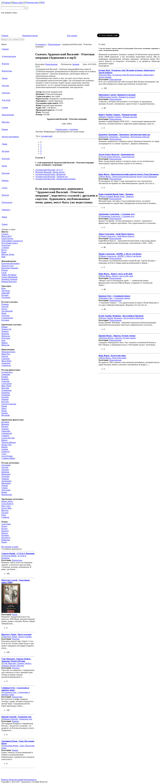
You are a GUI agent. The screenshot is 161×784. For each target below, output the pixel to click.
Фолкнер (5, 334)
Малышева (6, 483)
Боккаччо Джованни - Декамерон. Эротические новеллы (124, 134)
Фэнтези (5, 64)
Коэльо (4, 528)
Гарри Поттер (7, 238)
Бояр (3, 257)
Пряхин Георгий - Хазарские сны (16, 717)
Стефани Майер (8, 458)
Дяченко (5, 399)
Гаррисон (5, 451)
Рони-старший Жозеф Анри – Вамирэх (116, 194)
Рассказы (6, 173)
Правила (4, 779)
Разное (5, 224)
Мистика (5, 122)
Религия (5, 195)
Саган (4, 272)
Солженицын (7, 318)
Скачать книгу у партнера (67, 129)
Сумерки (5, 247)
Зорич (4, 408)
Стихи (4, 188)
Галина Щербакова (9, 277)
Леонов (4, 485)
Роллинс (5, 295)
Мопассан (5, 336)
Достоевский (7, 311)
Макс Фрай (6, 386)
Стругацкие (6, 383)
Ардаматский (46, 136)
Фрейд (4, 542)
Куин (3, 515)
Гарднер (4, 513)
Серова (4, 488)
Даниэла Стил (7, 266)
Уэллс (4, 454)
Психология (7, 202)
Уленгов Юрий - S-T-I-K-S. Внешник (17, 553)
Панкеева (5, 392)
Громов (4, 413)
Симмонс (5, 436)
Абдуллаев (5, 490)
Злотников (5, 465)
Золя (3, 340)
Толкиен (5, 429)
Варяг (3, 252)
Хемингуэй (6, 329)
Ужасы (5, 78)
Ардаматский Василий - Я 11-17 (49, 170)
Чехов (3, 313)
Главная (4, 35)
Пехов (4, 411)
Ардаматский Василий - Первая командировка (55, 179)
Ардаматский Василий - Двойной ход (51, 176)
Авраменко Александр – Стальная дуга (117, 214)
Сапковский (6, 433)
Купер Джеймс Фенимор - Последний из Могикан (121, 316)
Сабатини (5, 359)
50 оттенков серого (9, 243)
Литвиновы (6, 481)
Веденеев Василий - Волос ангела (50, 172)
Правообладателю (30, 35)
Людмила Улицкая (9, 279)
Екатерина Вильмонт (10, 263)
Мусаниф (5, 415)
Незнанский (6, 494)
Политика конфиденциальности (22, 779)
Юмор (4, 217)
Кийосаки (5, 540)
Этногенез (5, 245)
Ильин (4, 492)
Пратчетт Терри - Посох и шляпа (16, 634)
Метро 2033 (6, 236)
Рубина (4, 270)
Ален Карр (6, 524)
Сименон (5, 517)
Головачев (5, 395)
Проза (4, 166)
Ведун (4, 250)
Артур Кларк (7, 456)
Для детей (6, 100)
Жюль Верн (6, 361)
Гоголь (4, 309)
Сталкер (4, 234)
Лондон (4, 356)
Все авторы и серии (9, 547)
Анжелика (5, 363)
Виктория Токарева (9, 268)
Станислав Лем (8, 438)
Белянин (5, 379)
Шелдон (4, 510)
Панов (4, 406)
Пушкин (5, 304)
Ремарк (4, 327)
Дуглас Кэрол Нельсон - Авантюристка (116, 154)
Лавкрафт (5, 293)
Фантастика (7, 71)
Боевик (5, 129)
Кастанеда (5, 538)
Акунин (4, 467)
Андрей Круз (7, 372)
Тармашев (5, 374)
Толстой (4, 306)
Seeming (75, 64)
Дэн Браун (5, 297)
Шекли (4, 440)
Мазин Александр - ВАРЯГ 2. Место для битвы (120, 254)
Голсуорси (5, 338)
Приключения (8, 115)
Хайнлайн (5, 431)
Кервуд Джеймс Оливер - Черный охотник (118, 115)
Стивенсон (6, 365)
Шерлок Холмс (7, 254)
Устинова (5, 476)
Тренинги (6, 210)
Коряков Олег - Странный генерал (114, 296)
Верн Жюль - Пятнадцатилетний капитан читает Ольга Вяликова (129, 174)
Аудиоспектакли (9, 56)
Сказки (5, 107)
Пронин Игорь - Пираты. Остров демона (117, 336)
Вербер (4, 447)
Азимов (4, 449)
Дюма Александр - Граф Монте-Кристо (116, 234)
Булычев (5, 397)
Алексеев (5, 381)
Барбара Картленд (9, 281)
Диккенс (5, 331)
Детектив (6, 93)
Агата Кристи (7, 504)
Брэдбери (5, 422)
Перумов (5, 388)
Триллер (5, 85)
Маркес (4, 343)
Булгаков (5, 320)
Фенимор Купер (8, 352)
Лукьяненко (6, 390)
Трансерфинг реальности (12, 241)
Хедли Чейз (6, 508)
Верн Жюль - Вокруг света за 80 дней (115, 274)
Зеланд (4, 526)
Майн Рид (5, 354)
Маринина (5, 474)
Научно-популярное (10, 137)
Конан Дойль (7, 501)
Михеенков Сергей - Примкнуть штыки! (117, 95)
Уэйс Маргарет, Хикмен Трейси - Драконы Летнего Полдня (16, 660)
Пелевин (5, 535)
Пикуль (4, 533)
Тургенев (5, 315)
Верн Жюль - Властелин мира (112, 355)
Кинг (3, 288)
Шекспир (5, 345)
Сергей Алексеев (8, 404)
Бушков (4, 377)
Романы (5, 180)
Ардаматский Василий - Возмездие (50, 174)
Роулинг (4, 426)
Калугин (5, 402)
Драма (4, 144)
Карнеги (5, 531)
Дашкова (5, 479)
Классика (6, 158)
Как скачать (72, 35)
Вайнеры (5, 472)
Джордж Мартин (8, 442)
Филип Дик (6, 445)
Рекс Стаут (6, 506)
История (5, 151)
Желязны (5, 424)
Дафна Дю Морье (8, 275)
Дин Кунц (5, 291)
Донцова (5, 470)
